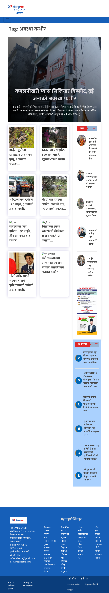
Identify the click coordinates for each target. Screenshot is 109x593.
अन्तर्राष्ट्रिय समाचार (48, 559)
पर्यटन (97, 537)
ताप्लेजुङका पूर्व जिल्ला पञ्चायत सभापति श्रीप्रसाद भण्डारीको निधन (90, 357)
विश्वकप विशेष (47, 532)
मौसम (97, 558)
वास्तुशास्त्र (82, 537)
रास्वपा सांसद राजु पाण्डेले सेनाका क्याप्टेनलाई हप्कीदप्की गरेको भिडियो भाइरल (91, 452)
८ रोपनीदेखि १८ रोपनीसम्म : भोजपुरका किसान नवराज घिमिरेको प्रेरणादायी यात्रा (91, 380)
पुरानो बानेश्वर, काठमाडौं (19, 552)
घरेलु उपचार (63, 566)
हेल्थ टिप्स (65, 527)
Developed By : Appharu (28, 584)
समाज (80, 554)
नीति (80, 544)
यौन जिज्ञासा (64, 559)
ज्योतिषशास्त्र (83, 534)
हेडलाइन (47, 527)
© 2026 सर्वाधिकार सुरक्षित (11, 585)
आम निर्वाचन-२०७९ (50, 539)
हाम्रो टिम (84, 579)
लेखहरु (47, 568)
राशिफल (98, 554)
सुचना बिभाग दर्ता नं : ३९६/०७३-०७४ (18, 546)
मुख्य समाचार (47, 546)
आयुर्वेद (64, 571)
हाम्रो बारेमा (71, 579)
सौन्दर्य (80, 551)
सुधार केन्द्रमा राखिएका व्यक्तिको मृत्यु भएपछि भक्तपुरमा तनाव (91, 428)
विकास (98, 541)
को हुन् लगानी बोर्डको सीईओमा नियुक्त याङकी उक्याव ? (90, 475)
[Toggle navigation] (7, 20)
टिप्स (80, 548)
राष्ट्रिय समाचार (47, 552)
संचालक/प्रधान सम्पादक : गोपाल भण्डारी (20, 539)
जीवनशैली (65, 534)
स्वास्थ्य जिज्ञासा (64, 552)
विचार (46, 571)
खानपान (64, 531)
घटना (80, 558)
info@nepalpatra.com (20, 562)
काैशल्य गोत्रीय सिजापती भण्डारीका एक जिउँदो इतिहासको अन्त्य (90, 404)
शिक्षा (97, 527)
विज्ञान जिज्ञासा (64, 546)
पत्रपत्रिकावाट (49, 565)
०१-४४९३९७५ (15, 555)
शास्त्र (80, 541)
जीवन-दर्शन (80, 529)
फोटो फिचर (97, 549)
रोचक (97, 534)
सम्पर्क (70, 590)
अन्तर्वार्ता (98, 544)
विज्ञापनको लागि (91, 584)
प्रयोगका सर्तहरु (73, 584)
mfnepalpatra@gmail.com (22, 558)
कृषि (97, 531)
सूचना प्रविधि (63, 539)
